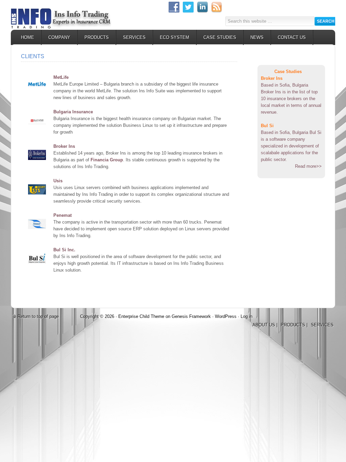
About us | (264, 324)
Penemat (62, 215)
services (322, 324)
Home (27, 37)
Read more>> (308, 166)
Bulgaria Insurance (73, 111)
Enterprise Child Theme (141, 316)
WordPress (226, 316)
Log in (246, 316)
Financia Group (107, 159)
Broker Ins (64, 146)
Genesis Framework (191, 316)
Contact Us (292, 37)
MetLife (61, 77)
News (257, 37)
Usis (58, 180)
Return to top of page (38, 316)
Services (134, 37)
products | (294, 324)
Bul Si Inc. (64, 249)
